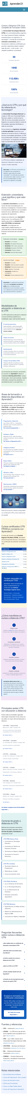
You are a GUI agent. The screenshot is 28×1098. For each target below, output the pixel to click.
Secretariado (7, 597)
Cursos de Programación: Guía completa (14, 1077)
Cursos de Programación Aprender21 (13, 1089)
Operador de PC (5, 561)
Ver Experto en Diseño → (9, 466)
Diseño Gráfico (8, 593)
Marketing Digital (17, 595)
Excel (17, 599)
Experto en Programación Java (9, 551)
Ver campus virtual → (8, 735)
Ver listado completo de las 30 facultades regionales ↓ (13, 808)
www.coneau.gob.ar (8, 1060)
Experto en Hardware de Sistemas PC (10, 559)
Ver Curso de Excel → (9, 478)
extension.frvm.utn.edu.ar (18, 1048)
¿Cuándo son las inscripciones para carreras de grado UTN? (13, 980)
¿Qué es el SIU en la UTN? (10, 966)
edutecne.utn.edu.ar (8, 1043)
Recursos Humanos (17, 597)
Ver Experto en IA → (8, 454)
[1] (8, 39)
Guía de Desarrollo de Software (12, 1074)
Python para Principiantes (10, 1083)
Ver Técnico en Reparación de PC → (12, 441)
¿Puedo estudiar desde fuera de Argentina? (12, 973)
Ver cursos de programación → (11, 428)
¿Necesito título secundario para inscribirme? (12, 952)
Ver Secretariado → (8, 489)
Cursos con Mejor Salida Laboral (12, 1086)
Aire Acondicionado (9, 599)
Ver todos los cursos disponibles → (14, 1013)
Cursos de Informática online (11, 1080)
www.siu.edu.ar (15, 1053)
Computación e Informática (8, 564)
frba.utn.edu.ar (10, 1036)
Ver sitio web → (6, 802)
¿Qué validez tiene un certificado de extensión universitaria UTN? (13, 944)
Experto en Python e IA (7, 554)
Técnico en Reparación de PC (8, 556)
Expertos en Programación (8, 566)
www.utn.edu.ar (19, 1028)
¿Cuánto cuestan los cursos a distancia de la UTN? (11, 959)
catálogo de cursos (12, 630)
